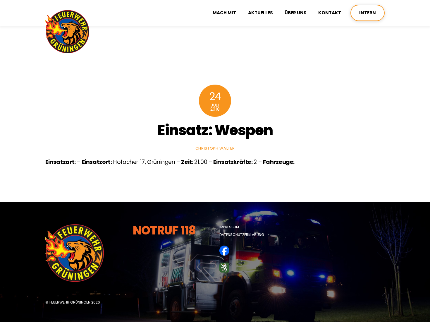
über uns (296, 13)
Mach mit (224, 13)
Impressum (229, 227)
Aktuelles (260, 13)
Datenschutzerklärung (241, 234)
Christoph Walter (215, 148)
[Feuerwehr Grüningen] (67, 51)
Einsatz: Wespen (215, 130)
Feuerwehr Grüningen (69, 302)
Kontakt (329, 13)
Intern (367, 13)
